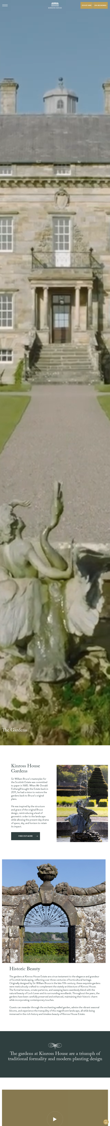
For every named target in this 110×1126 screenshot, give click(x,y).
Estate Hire (86, 5)
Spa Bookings (100, 5)
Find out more (25, 836)
